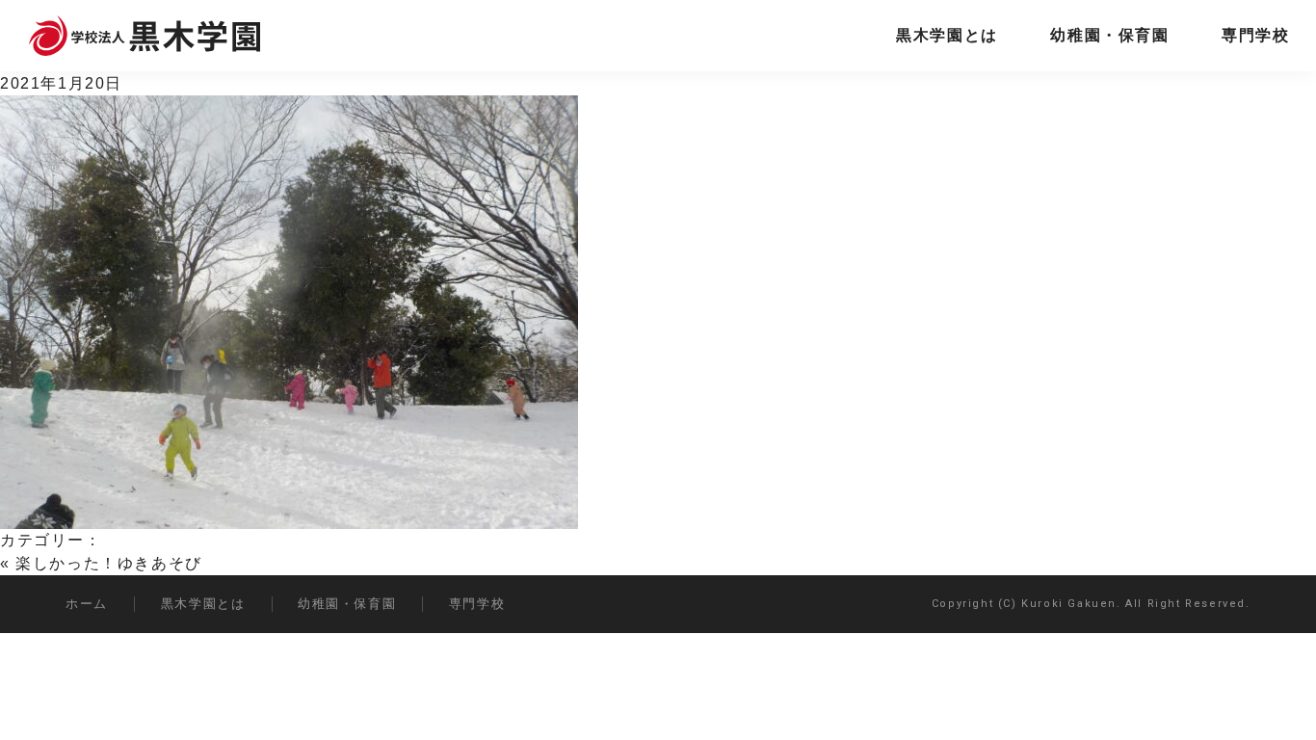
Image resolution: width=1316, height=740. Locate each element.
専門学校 (1255, 35)
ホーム (87, 603)
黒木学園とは (947, 35)
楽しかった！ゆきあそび (108, 563)
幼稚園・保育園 (1109, 35)
